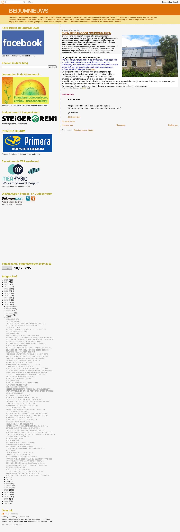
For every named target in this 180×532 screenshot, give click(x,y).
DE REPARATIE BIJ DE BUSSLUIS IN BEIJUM (22, 405)
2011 (6, 494)
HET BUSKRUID (11, 451)
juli (7, 317)
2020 (6, 291)
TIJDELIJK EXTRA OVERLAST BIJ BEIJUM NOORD (24, 399)
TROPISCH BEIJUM (13, 327)
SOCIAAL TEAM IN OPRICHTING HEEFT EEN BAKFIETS (26, 329)
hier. (93, 69)
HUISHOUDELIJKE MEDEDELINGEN (19, 418)
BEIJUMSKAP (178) (12, 333)
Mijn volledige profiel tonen (12, 524)
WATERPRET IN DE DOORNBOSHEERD (20, 442)
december (9, 306)
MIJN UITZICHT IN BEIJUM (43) (17, 385)
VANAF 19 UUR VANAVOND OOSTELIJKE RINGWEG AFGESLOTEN (30, 339)
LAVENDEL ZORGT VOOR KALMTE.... (19, 455)
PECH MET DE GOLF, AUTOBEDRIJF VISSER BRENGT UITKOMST (29, 337)
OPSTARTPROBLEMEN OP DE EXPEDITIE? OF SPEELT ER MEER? (30, 391)
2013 (6, 490)
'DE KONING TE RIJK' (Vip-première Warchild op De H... (25, 463)
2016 (6, 300)
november (9, 309)
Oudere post (173, 125)
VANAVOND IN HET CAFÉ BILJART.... (19, 436)
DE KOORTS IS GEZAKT (14, 393)
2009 (6, 499)
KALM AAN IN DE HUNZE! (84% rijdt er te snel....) (23, 360)
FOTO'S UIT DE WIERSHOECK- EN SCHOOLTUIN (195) (25, 323)
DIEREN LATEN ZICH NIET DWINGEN (19, 362)
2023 (6, 284)
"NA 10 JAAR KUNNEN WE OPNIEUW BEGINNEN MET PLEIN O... (29, 348)
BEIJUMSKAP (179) (12, 319)
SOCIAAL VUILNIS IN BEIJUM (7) (17, 331)
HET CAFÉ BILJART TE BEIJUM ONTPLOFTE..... (23, 428)
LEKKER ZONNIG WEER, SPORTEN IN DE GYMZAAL (25, 471)
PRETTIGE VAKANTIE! (14, 321)
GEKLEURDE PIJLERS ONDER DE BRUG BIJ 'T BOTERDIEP (27, 475)
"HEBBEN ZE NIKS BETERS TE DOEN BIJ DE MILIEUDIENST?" (28, 389)
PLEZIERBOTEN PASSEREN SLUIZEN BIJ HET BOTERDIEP (27, 413)
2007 (6, 503)
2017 (6, 298)
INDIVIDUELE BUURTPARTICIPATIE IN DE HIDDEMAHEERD (27, 354)
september (10, 313)
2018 (6, 295)
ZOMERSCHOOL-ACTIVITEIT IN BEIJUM (20, 352)
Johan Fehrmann (11, 514)
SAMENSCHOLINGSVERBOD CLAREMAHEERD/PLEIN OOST (27, 356)
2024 (6, 282)
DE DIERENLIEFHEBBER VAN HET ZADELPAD (22, 397)
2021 (6, 289)
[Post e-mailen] (87, 88)
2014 (6, 304)
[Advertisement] (14, 220)
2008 (6, 501)
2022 (6, 286)
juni (7, 477)
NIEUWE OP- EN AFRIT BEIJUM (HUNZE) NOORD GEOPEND (28, 350)
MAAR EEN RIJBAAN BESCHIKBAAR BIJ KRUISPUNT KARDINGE (29, 459)
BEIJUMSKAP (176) (12, 440)
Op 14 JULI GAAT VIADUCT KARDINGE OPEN (22, 383)
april (7, 481)
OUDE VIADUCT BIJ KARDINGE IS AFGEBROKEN (23, 325)
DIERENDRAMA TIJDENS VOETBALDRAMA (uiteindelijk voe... (27, 426)
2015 (6, 302)
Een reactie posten (68, 121)
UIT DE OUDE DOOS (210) (15, 467)
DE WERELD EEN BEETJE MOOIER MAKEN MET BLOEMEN (27, 368)
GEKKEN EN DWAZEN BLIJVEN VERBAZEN (21, 420)
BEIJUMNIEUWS (28, 11)
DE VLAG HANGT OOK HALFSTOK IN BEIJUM (22, 335)
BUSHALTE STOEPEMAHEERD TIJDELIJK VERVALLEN (25, 409)
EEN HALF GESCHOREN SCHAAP (18, 444)
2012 (6, 492)
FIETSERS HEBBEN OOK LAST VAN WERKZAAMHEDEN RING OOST (30, 434)
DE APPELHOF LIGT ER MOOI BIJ (18, 469)
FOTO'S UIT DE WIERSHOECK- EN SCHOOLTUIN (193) (25, 430)
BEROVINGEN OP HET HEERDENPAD (19, 424)
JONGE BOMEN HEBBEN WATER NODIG (20, 377)
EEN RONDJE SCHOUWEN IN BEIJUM (19, 366)
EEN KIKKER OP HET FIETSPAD (17, 387)
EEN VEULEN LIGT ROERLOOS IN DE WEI (21, 403)
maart (8, 484)
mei (7, 479)
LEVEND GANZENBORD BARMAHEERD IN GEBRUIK (24, 461)
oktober (9, 311)
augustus (9, 315)
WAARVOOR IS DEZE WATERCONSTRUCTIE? (22, 473)
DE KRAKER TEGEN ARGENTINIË (18, 395)
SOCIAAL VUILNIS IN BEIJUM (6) (17, 411)
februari (9, 486)
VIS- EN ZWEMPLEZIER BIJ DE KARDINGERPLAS (23, 342)
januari (8, 488)
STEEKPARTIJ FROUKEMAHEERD (18, 422)
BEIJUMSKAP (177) (12, 381)
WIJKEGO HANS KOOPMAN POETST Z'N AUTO (23, 364)
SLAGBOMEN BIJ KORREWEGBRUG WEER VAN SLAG (25, 448)
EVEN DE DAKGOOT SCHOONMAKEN (86, 33)
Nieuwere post (67, 125)
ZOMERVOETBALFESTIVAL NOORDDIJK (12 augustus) (25, 358)
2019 (6, 293)
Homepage (120, 125)
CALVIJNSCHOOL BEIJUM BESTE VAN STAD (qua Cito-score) (27, 401)
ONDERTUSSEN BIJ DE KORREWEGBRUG (21, 457)
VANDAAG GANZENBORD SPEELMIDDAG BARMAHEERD (26, 465)
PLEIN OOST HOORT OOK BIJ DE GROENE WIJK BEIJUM (27, 416)
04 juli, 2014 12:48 (74, 117)
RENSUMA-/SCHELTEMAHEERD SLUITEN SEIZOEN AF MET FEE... (29, 432)
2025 (6, 280)
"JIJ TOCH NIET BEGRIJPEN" (16, 407)
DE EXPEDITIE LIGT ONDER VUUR (18, 379)
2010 (6, 497)
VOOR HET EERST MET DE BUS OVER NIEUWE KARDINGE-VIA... (29, 370)
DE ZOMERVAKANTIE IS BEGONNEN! (19, 446)
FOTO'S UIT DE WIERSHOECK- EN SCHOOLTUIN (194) (25, 374)
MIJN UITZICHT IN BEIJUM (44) (17, 346)
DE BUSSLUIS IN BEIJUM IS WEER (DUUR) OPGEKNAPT (26, 344)
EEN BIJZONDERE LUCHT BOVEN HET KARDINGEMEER (26, 372)
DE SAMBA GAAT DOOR (14, 438)
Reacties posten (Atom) (83, 130)
